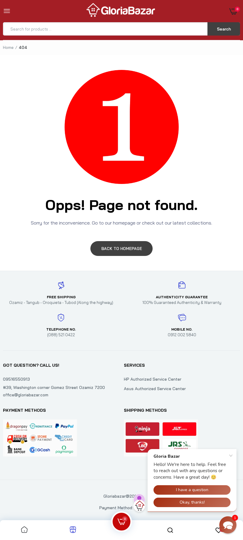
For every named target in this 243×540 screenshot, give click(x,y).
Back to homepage (121, 248)
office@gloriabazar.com (25, 395)
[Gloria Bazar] (120, 11)
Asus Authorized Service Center (155, 388)
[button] (227, 524)
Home (8, 47)
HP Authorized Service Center (152, 379)
